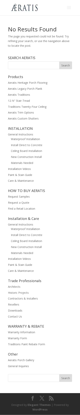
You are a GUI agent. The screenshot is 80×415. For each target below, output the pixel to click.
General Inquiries (18, 366)
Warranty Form (17, 338)
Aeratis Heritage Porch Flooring (27, 82)
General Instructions (20, 134)
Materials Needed (22, 163)
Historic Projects (18, 292)
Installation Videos (19, 169)
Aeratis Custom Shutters (23, 118)
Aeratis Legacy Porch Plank (25, 88)
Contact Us (15, 316)
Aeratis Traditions (19, 94)
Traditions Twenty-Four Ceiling (27, 106)
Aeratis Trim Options (21, 112)
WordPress (40, 409)
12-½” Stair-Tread (19, 100)
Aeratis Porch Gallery (21, 360)
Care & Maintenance (21, 181)
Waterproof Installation (25, 139)
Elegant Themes (39, 405)
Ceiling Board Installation (26, 151)
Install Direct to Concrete (26, 145)
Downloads (15, 310)
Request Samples (19, 196)
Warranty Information (21, 332)
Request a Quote (18, 202)
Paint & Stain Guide (20, 175)
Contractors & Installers (23, 298)
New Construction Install (26, 157)
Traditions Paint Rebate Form (26, 344)
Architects (14, 286)
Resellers (13, 304)
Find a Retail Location (21, 208)
